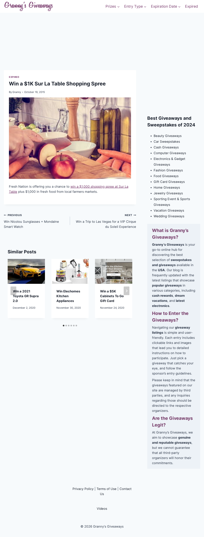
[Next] (126, 291)
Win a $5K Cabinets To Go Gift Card (112, 296)
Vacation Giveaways (169, 210)
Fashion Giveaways (168, 170)
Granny (16, 92)
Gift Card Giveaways (169, 182)
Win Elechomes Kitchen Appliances (68, 296)
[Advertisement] (102, 48)
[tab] (63, 325)
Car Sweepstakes (167, 141)
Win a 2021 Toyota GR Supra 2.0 (26, 296)
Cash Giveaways (166, 147)
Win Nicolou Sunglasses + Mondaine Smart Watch (31, 221)
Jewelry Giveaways (168, 193)
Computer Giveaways (170, 153)
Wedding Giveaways (169, 216)
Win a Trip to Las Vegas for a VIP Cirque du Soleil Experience (106, 221)
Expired (191, 6)
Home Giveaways (167, 187)
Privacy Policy (83, 489)
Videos (102, 509)
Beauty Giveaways (168, 136)
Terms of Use (107, 489)
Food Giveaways (166, 176)
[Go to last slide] (13, 291)
